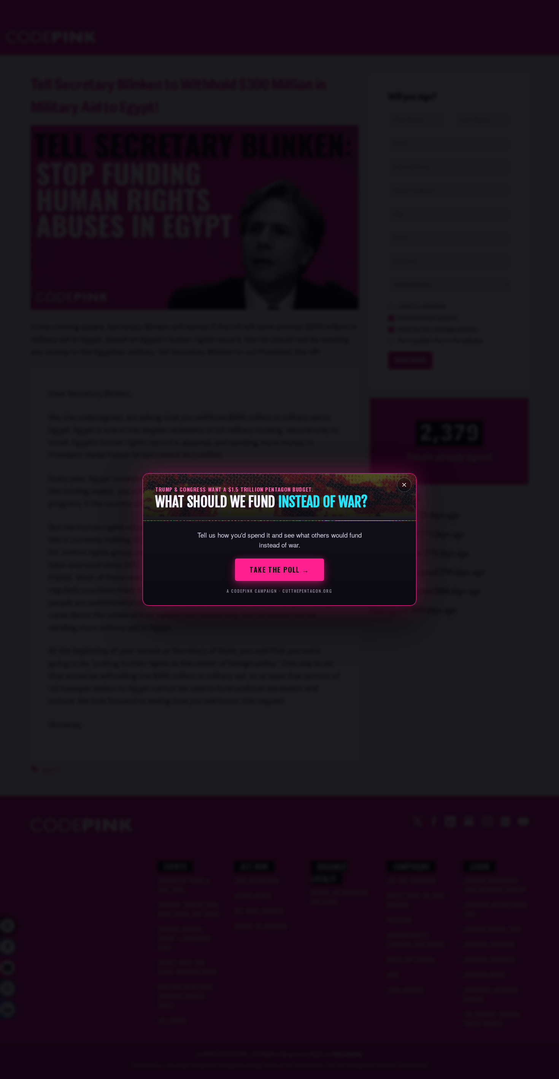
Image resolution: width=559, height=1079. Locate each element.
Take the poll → (279, 569)
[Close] (404, 485)
